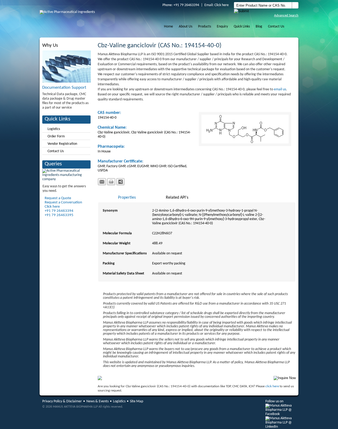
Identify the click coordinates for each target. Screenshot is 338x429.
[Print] (111, 181)
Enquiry (222, 27)
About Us (185, 27)
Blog (259, 27)
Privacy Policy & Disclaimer (62, 401)
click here (272, 386)
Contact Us (276, 27)
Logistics (54, 129)
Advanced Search (286, 15)
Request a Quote (58, 198)
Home (168, 27)
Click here (221, 5)
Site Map (136, 401)
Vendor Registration (62, 144)
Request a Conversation (63, 202)
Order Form (56, 136)
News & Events (97, 401)
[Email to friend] (102, 181)
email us (280, 89)
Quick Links (242, 27)
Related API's (177, 197)
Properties (127, 197)
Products (204, 27)
